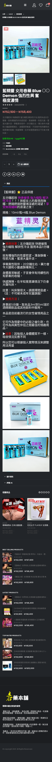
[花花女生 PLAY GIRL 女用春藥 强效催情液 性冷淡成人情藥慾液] (7, 643)
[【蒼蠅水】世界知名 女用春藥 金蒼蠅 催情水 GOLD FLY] (7, 568)
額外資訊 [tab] (10, 476)
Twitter (9, 174)
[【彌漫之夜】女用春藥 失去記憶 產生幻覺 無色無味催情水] (7, 580)
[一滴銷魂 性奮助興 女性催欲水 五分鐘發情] (7, 623)
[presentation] (6, 49)
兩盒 (19, 154)
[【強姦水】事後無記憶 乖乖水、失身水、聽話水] (7, 557)
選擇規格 (20, 502)
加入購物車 (25, 164)
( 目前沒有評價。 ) (20, 105)
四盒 (25, 154)
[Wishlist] (41, 5)
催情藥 (18, 149)
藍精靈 (26, 149)
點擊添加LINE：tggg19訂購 (14, 138)
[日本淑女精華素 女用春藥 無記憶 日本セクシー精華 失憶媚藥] (7, 654)
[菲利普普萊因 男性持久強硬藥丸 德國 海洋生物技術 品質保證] (7, 665)
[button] (39, 492)
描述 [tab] (8, 183)
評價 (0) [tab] (9, 483)
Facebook (5, 174)
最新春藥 (8, 146)
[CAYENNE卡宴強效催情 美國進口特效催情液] (7, 611)
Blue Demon (11, 149)
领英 (14, 174)
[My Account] (34, 5)
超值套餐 (5, 154)
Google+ (18, 174)
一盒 (13, 154)
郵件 (23, 174)
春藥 (22, 149)
